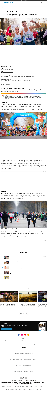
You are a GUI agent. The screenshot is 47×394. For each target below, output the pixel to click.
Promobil (25, 389)
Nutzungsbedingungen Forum (36, 340)
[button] (23, 31)
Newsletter (35, 359)
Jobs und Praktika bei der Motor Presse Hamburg (23, 371)
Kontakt (5, 340)
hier (22, 76)
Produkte (25, 0)
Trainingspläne (36, 90)
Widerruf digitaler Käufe (19, 353)
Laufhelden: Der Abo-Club (18, 350)
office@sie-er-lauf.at (6, 86)
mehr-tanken (41, 386)
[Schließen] (44, 95)
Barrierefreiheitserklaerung (22, 344)
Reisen (25, 350)
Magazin (7, 350)
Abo (11, 350)
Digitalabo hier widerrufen (38, 344)
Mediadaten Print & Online (21, 365)
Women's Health (38, 389)
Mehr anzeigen (23, 313)
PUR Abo (29, 350)
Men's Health (8, 389)
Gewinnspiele (26, 359)
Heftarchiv (29, 365)
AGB (19, 340)
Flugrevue (31, 386)
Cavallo (27, 386)
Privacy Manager (13, 344)
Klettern (36, 386)
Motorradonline (15, 389)
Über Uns (10, 340)
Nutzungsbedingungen (25, 340)
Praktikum (30, 344)
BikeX (18, 386)
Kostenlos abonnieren (6, 329)
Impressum (15, 340)
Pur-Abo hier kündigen (36, 350)
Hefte (22, 0)
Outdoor (20, 389)
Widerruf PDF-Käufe (28, 353)
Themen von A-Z (19, 359)
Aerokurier (4, 386)
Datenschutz (6, 344)
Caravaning (22, 386)
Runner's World (31, 389)
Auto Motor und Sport (12, 386)
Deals (31, 359)
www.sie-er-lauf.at (5, 84)
